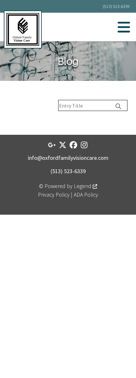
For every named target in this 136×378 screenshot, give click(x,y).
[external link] (52, 145)
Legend (83, 186)
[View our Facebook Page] (73, 145)
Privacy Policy (54, 194)
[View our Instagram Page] (84, 145)
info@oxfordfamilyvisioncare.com (68, 157)
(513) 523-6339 (116, 6)
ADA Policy (86, 194)
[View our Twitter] (62, 145)
